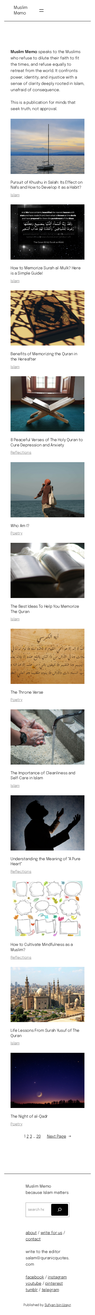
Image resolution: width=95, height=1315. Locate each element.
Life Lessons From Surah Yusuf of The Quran (45, 1033)
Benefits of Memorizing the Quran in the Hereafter (44, 357)
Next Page (59, 1136)
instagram (57, 1277)
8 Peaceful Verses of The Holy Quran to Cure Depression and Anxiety (47, 442)
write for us (51, 1233)
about (31, 1233)
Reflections (21, 453)
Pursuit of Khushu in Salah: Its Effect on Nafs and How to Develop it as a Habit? (47, 185)
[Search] (59, 1210)
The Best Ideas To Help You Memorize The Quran (45, 609)
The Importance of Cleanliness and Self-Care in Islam (43, 776)
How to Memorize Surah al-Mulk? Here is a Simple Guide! (45, 271)
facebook (35, 1277)
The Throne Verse (27, 692)
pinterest (54, 1284)
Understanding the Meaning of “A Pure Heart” (45, 862)
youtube (33, 1284)
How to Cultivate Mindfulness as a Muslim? (42, 947)
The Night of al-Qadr (29, 1117)
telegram (50, 1290)
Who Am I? (20, 526)
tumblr (32, 1290)
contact (33, 1239)
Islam (15, 195)
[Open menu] (41, 10)
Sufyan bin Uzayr (58, 1305)
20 (38, 1136)
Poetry (16, 533)
